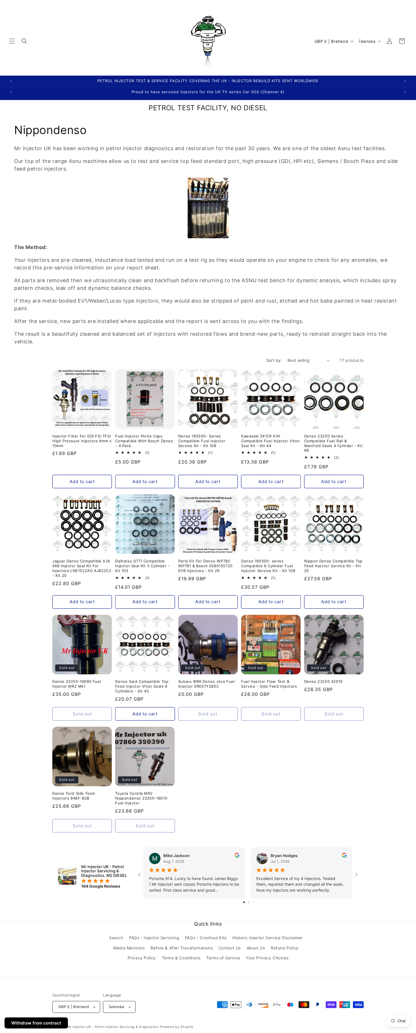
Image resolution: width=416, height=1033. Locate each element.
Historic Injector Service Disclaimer (267, 938)
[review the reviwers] (237, 856)
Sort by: (274, 360)
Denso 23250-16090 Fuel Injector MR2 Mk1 (76, 683)
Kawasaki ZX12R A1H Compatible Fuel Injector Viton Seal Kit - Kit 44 (270, 441)
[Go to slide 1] (244, 902)
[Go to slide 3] (252, 902)
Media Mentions (129, 947)
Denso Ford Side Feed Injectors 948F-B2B (73, 795)
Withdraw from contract (36, 1023)
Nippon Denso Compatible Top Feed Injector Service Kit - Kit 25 (333, 566)
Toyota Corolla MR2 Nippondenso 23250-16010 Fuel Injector (141, 798)
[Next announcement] (405, 81)
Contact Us (229, 947)
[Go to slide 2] (248, 902)
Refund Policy (285, 947)
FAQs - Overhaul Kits (206, 938)
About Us (256, 947)
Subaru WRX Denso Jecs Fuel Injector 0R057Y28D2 (206, 683)
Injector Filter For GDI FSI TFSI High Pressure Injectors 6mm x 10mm (81, 441)
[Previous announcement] (11, 81)
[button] (12, 41)
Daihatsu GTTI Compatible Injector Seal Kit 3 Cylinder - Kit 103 (142, 566)
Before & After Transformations (182, 947)
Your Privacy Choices (267, 957)
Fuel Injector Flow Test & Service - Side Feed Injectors (269, 683)
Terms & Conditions (181, 957)
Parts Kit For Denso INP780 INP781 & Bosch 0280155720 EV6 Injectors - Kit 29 (205, 566)
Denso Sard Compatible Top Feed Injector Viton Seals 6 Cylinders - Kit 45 (141, 686)
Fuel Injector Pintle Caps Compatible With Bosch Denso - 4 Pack (144, 441)
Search (116, 938)
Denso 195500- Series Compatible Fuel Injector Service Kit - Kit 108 (201, 441)
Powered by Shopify (177, 1027)
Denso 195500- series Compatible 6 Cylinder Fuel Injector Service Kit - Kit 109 (268, 566)
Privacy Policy (142, 957)
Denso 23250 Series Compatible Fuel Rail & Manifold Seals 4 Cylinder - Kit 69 (333, 443)
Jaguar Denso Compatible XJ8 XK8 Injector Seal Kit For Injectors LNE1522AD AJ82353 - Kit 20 (81, 568)
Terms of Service (223, 957)
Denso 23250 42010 (323, 681)
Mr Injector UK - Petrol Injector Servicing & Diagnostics (113, 1027)
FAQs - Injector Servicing (154, 938)
